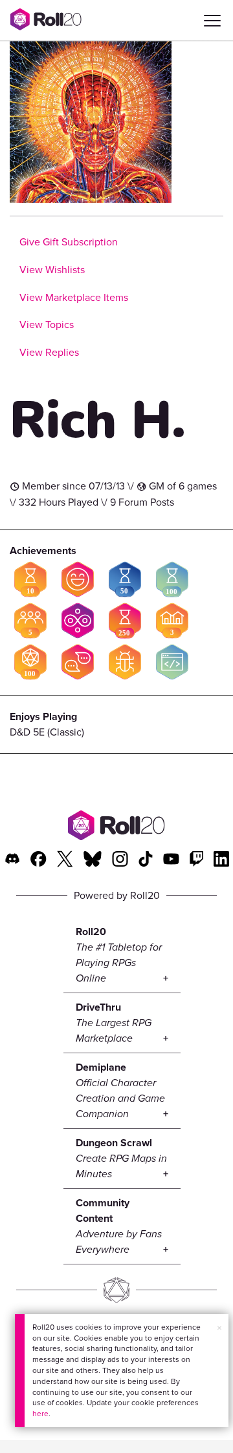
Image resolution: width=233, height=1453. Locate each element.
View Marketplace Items (73, 297)
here (40, 1413)
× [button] (219, 1328)
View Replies (49, 352)
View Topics (46, 324)
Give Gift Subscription (68, 241)
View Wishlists (52, 269)
